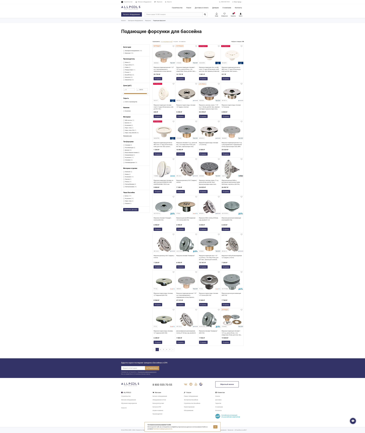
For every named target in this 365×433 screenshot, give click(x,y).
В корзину (158, 78)
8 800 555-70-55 (162, 384)
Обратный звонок (227, 384)
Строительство (126, 396)
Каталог (131, 14)
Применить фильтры (130, 209)
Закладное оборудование (135, 20)
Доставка (218, 400)
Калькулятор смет (158, 403)
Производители (157, 414)
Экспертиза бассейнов (191, 400)
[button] (217, 14)
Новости (124, 408)
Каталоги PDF (157, 407)
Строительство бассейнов (192, 403)
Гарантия (218, 403)
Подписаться (153, 368)
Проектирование (189, 407)
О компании (219, 407)
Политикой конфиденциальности (147, 372)
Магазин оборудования (128, 400)
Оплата (217, 396)
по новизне (182, 41)
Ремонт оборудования (191, 396)
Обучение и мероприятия (129, 403)
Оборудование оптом (159, 400)
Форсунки (148, 20)
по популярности (166, 41)
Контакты (218, 410)
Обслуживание (188, 410)
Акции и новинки (158, 410)
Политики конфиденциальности (162, 429)
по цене (175, 41)
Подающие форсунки (159, 20)
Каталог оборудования (160, 396)
